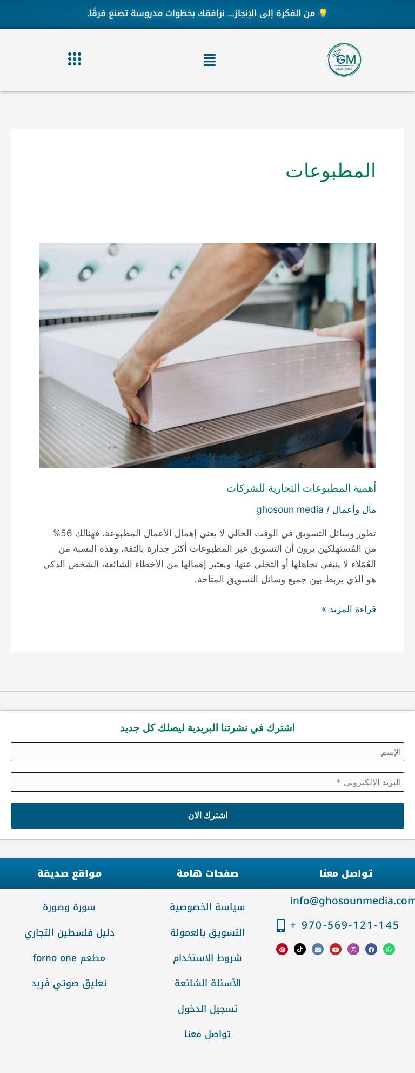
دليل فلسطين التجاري (69, 932)
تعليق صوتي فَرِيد (69, 983)
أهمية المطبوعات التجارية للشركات (301, 488)
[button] (209, 60)
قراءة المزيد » (349, 607)
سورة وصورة (69, 907)
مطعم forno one (69, 957)
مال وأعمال (354, 509)
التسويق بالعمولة (207, 932)
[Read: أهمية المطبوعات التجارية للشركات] (207, 354)
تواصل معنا (207, 1034)
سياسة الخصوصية (207, 907)
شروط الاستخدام (207, 957)
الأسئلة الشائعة (208, 983)
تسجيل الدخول (208, 1008)
